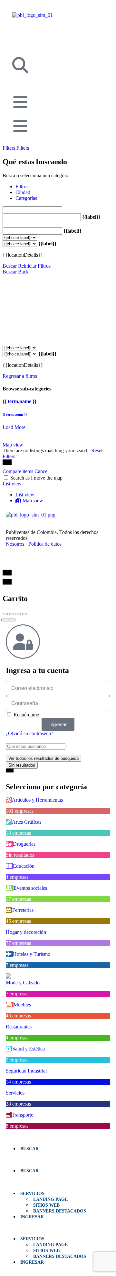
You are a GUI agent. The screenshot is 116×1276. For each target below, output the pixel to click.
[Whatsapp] (54, 562)
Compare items (18, 471)
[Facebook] (12, 562)
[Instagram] (40, 562)
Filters (9, 148)
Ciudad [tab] (22, 192)
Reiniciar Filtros (34, 266)
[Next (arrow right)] (11, 620)
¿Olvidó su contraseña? (29, 733)
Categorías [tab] (26, 198)
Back (23, 271)
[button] (58, 1160)
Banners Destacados (59, 1210)
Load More (14, 427)
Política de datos (45, 544)
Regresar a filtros (20, 376)
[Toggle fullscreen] (18, 614)
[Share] (11, 614)
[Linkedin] (26, 562)
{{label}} (91, 217)
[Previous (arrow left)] (5, 620)
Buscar (10, 266)
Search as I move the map (36, 478)
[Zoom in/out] (24, 614)
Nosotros (15, 544)
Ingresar (32, 1216)
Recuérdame (25, 714)
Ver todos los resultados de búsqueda (43, 758)
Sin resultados (21, 765)
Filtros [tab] (21, 186)
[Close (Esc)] (5, 614)
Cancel (41, 471)
